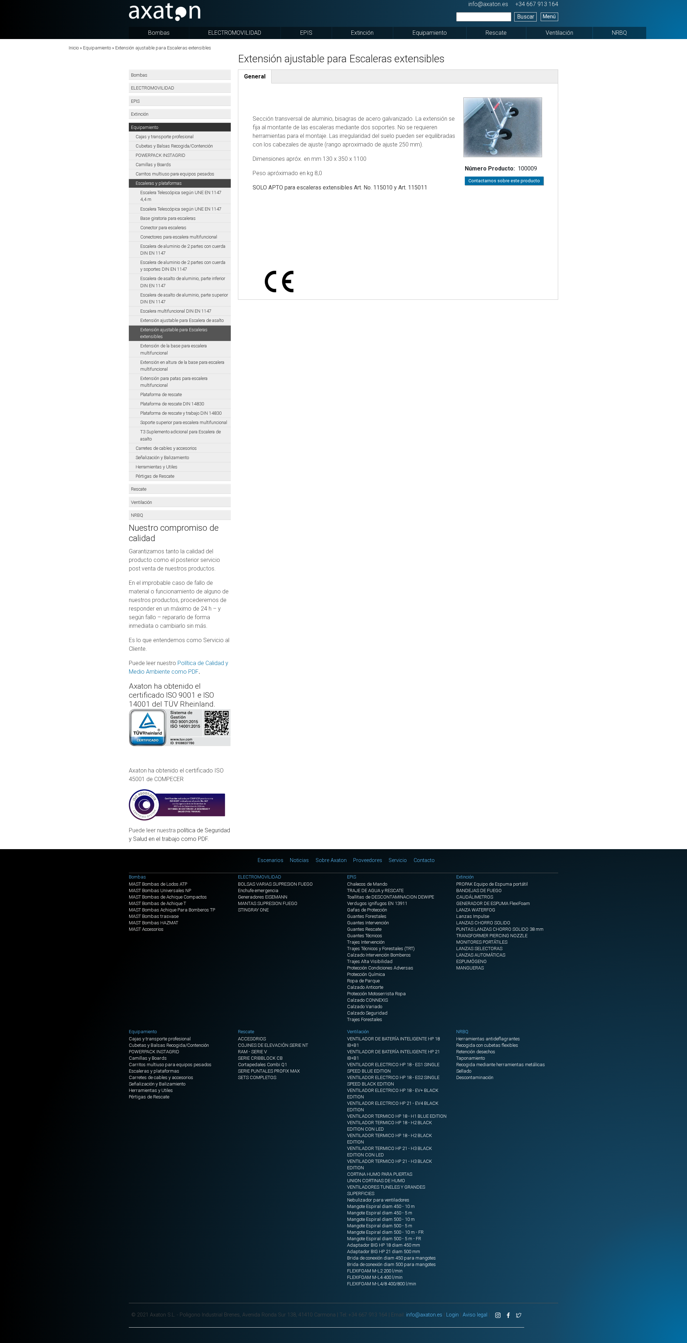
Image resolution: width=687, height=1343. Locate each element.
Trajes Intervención (366, 942)
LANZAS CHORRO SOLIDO (483, 922)
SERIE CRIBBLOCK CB (260, 1058)
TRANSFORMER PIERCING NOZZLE (491, 935)
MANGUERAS (470, 968)
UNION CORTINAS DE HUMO (376, 1180)
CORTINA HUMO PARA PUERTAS (379, 1174)
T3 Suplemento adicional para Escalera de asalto (180, 435)
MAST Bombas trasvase (154, 916)
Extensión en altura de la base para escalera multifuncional (182, 366)
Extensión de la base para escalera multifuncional (173, 349)
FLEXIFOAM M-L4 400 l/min (375, 1277)
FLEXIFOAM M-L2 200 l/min (375, 1271)
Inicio (74, 47)
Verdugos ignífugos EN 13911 (377, 903)
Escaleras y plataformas (159, 183)
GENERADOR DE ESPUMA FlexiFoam (493, 903)
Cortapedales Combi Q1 (262, 1064)
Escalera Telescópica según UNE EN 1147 (180, 209)
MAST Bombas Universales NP (160, 890)
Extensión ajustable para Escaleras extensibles (174, 333)
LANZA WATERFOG (475, 910)
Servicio (398, 860)
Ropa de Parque (363, 980)
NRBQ (619, 32)
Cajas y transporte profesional (165, 136)
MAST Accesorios (146, 929)
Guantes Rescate (364, 929)
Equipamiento (430, 32)
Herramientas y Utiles (156, 467)
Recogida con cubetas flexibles (487, 1045)
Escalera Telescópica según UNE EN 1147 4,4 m (180, 196)
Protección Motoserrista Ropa (376, 993)
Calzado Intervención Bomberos (379, 955)
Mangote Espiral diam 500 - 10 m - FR (385, 1232)
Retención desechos (475, 1051)
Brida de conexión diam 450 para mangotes (391, 1258)
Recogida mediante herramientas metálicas (500, 1064)
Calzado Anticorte (365, 987)
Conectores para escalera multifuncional (178, 237)
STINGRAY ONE (253, 910)
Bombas (159, 32)
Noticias (299, 860)
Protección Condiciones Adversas (380, 968)
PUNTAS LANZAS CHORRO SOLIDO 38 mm (500, 929)
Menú (549, 17)
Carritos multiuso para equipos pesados (175, 174)
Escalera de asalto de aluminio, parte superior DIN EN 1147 (184, 298)
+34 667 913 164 (536, 4)
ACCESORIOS (252, 1038)
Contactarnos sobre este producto (504, 180)
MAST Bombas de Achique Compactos (168, 897)
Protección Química (366, 974)
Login (452, 1315)
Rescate (496, 32)
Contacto (424, 860)
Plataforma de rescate (161, 394)
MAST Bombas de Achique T (157, 903)
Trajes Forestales (364, 1019)
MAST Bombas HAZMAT (153, 922)
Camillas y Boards (153, 164)
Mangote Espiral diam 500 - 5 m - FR (384, 1238)
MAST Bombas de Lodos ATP (158, 884)
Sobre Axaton (331, 860)
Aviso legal (475, 1315)
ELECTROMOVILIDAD (234, 32)
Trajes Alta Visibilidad (370, 961)
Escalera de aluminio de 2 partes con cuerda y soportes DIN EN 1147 (182, 266)
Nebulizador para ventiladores (378, 1200)
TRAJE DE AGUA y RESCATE (375, 890)
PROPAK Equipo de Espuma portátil (492, 884)
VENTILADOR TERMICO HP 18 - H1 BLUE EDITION (397, 1116)
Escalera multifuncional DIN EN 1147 (175, 311)
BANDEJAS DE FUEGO (479, 890)
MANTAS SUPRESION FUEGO (267, 903)
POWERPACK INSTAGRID (160, 155)
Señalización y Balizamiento (162, 457)
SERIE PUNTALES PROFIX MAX (269, 1071)
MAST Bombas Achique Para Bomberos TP (172, 910)
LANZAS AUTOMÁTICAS (480, 955)
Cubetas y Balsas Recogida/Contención (174, 146)
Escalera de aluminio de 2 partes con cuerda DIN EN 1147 (182, 250)
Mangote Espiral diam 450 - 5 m (379, 1213)
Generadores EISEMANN (262, 897)
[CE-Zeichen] (398, 263)
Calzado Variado (364, 1006)
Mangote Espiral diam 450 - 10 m (381, 1206)
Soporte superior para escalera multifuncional (183, 422)
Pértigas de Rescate (155, 476)
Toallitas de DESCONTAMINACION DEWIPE (390, 897)
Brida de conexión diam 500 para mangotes (391, 1264)
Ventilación (559, 32)
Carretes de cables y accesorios (166, 448)
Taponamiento (470, 1058)
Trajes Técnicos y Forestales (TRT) (381, 948)
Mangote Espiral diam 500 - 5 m (379, 1225)
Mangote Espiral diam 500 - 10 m (381, 1219)
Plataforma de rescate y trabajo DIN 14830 (180, 413)
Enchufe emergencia (258, 890)
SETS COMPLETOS (257, 1077)
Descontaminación (474, 1077)
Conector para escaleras (163, 227)
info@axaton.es (488, 4)
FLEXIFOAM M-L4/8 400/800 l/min (381, 1283)
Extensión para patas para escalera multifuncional (174, 382)
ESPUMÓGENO (471, 961)
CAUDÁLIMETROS (474, 897)
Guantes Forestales (366, 916)
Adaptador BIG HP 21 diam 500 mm (383, 1251)
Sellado (463, 1071)
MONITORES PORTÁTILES (481, 942)
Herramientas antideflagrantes (488, 1038)
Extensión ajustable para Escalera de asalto (182, 320)
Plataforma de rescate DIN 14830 (172, 403)
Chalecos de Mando (367, 884)
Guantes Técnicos (364, 935)
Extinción (362, 32)
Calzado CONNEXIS (367, 1000)
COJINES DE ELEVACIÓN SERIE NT (273, 1045)
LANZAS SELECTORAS (479, 948)
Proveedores (367, 860)
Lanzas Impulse (472, 916)
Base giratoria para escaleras (168, 218)
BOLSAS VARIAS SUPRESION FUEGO (275, 884)
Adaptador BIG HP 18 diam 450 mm (383, 1245)
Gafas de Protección (367, 910)
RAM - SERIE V (252, 1051)
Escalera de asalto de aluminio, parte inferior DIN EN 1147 (182, 282)
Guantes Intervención (368, 922)
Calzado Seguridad (367, 1013)
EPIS (306, 32)
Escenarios (270, 860)
